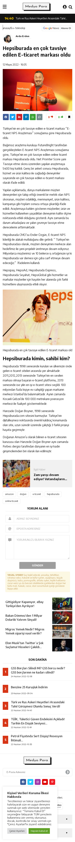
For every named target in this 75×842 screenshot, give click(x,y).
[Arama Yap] (70, 6)
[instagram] (38, 782)
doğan (23, 494)
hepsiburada (53, 494)
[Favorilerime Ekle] (69, 117)
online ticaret (11, 501)
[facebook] (6, 117)
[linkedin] (19, 117)
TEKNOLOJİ (20, 28)
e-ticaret (37, 494)
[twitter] (12, 117)
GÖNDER (37, 565)
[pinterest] (26, 117)
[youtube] (45, 782)
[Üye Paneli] (65, 6)
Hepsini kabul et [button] (39, 830)
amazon (9, 494)
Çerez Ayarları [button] (17, 830)
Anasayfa (8, 28)
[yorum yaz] (39, 117)
